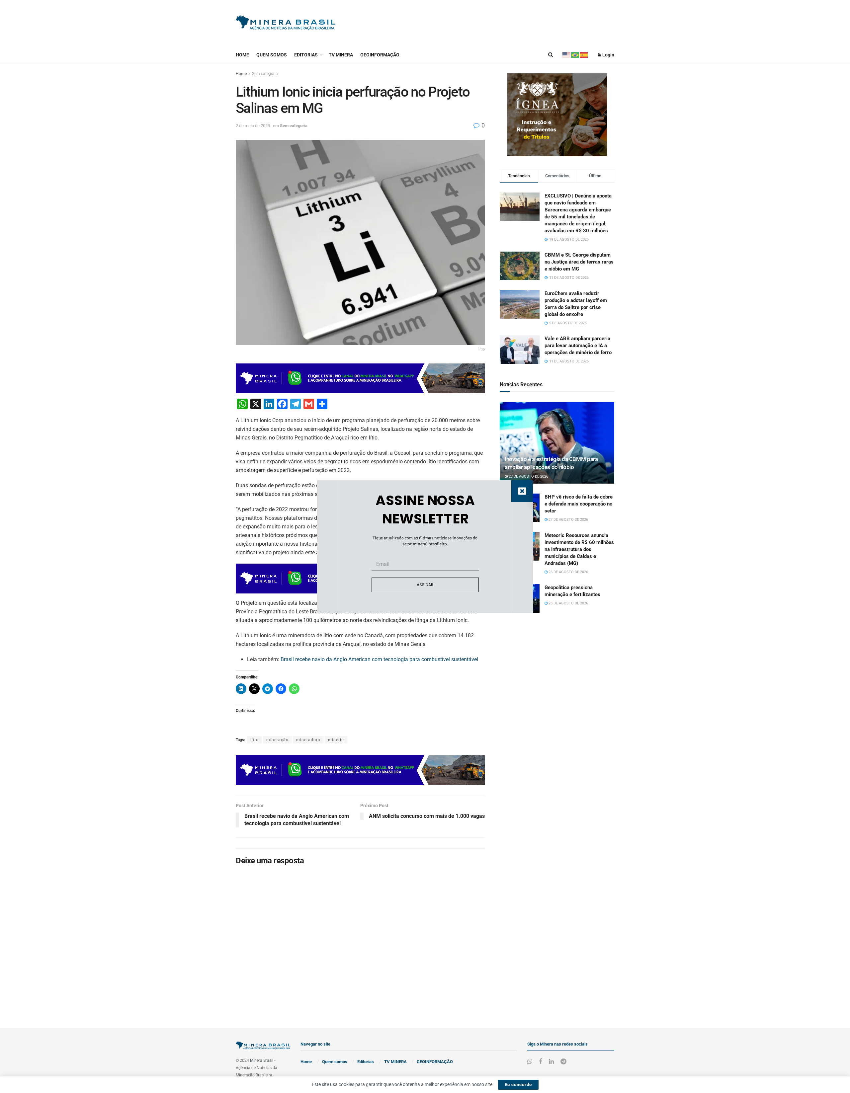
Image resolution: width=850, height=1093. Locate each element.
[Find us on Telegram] (563, 1061)
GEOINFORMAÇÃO (379, 54)
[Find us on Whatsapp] (529, 1061)
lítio (254, 740)
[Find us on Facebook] (540, 1061)
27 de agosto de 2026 (528, 476)
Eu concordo (518, 1084)
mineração (277, 740)
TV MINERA (341, 54)
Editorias (306, 54)
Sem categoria (265, 73)
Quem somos (271, 54)
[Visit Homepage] (285, 23)
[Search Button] (550, 54)
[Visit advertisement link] (557, 114)
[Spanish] (584, 54)
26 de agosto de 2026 (568, 572)
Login (607, 54)
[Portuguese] (575, 54)
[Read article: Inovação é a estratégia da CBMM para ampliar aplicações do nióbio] (557, 443)
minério (336, 740)
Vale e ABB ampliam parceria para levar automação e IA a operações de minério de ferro (578, 345)
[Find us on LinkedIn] (551, 1061)
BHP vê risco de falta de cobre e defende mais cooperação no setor (579, 504)
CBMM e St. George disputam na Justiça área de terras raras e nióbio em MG (579, 262)
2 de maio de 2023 (253, 125)
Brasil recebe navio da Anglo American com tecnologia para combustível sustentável (379, 659)
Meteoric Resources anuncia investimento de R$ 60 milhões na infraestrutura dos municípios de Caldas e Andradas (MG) (579, 549)
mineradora (308, 740)
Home (242, 54)
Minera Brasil (261, 1060)
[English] (566, 54)
